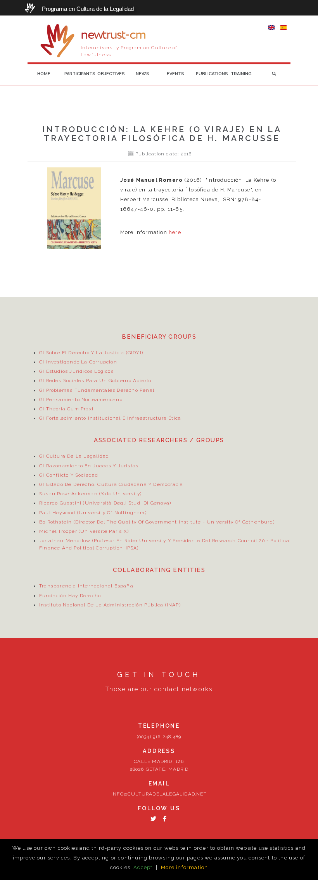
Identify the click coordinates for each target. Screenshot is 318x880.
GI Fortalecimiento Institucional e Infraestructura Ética (110, 418)
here (175, 232)
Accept (142, 867)
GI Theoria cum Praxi (66, 409)
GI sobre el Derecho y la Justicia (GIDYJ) (91, 352)
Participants (78, 73)
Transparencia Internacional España (86, 586)
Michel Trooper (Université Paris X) (84, 531)
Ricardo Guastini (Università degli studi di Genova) (105, 503)
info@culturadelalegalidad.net (159, 794)
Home (43, 73)
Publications (210, 73)
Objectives (111, 73)
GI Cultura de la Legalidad (74, 456)
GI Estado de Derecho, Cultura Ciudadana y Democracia (111, 484)
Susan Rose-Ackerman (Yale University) (90, 493)
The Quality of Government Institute (154, 522)
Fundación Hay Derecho (70, 595)
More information (184, 867)
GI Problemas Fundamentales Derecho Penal (96, 390)
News (142, 73)
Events (175, 73)
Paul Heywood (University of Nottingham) (93, 512)
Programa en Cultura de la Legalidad (88, 8)
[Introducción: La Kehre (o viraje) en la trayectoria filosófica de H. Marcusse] (271, 27)
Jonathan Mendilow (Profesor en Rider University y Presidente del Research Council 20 (152, 540)
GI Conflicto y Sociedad (69, 475)
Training (241, 73)
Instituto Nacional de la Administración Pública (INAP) (110, 605)
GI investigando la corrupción (78, 362)
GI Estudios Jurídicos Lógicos (76, 371)
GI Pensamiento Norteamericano (81, 399)
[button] (274, 74)
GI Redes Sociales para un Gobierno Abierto (95, 380)
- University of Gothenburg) (238, 522)
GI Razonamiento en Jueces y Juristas (88, 465)
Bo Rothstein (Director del (73, 522)
